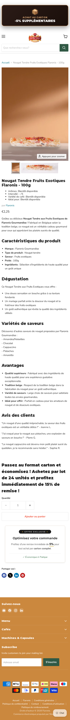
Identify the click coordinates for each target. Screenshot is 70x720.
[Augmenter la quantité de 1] (30, 505)
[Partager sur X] (10, 575)
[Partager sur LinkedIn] (16, 575)
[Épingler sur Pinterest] (22, 575)
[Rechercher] (64, 48)
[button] (16, 168)
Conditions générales (44, 700)
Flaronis (10, 205)
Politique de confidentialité (15, 703)
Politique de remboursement (35, 707)
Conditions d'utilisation (53, 703)
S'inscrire (51, 662)
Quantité (6, 498)
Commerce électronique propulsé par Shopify (35, 714)
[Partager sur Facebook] (4, 575)
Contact (35, 703)
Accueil (5, 62)
